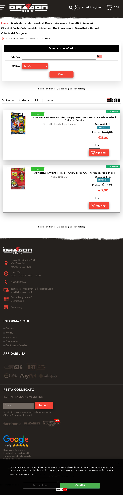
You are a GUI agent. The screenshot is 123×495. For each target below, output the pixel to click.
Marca (16, 66)
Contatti (9, 329)
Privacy (43, 474)
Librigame (60, 23)
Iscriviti (44, 405)
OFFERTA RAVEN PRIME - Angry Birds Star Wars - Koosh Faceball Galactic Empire (74, 119)
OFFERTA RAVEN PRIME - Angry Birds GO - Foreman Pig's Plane (74, 173)
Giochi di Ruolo (43, 23)
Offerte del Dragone (14, 33)
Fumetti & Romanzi (81, 23)
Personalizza (40, 485)
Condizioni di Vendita (16, 346)
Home (5, 23)
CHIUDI (118, 463)
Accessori (67, 28)
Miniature (45, 28)
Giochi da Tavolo (21, 23)
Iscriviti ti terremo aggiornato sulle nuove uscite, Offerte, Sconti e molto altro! (27, 413)
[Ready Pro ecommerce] (61, 489)
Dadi (56, 28)
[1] (95, 145)
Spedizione (11, 337)
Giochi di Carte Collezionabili (19, 28)
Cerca (15, 57)
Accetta (80, 485)
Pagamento (11, 341)
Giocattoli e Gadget (87, 28)
